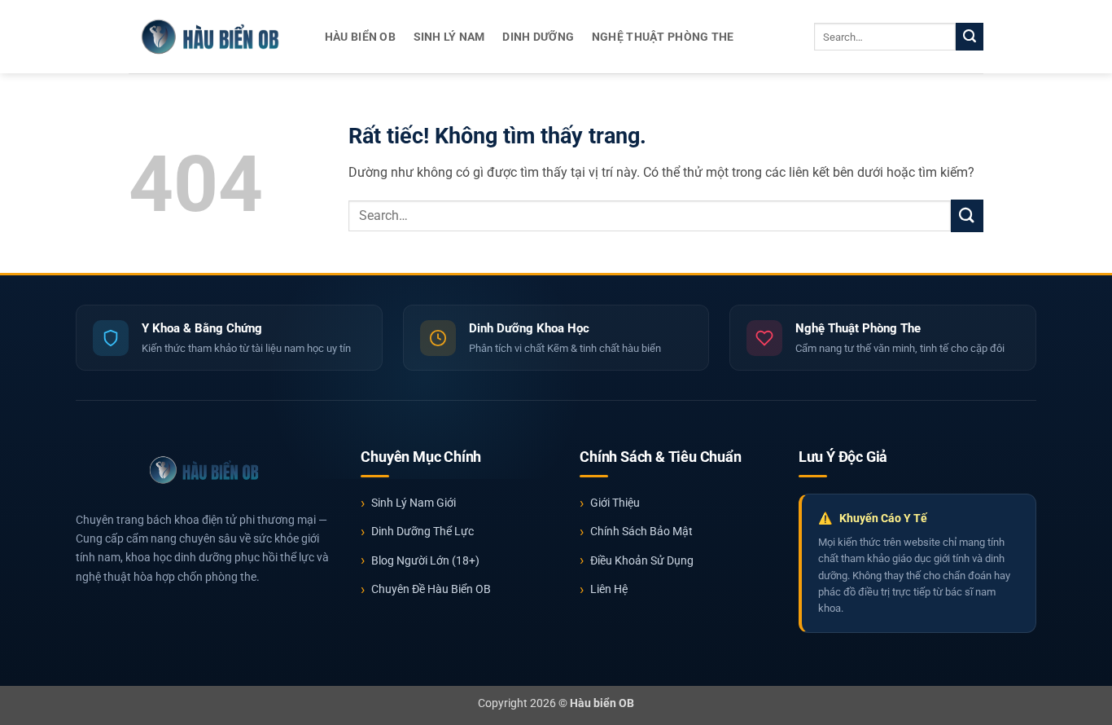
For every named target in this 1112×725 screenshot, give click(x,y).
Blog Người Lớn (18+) (425, 560)
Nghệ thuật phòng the (663, 37)
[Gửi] (969, 37)
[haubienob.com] (210, 36)
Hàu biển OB (360, 37)
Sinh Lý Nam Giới (413, 502)
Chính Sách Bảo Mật (641, 531)
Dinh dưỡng (538, 37)
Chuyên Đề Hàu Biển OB (431, 588)
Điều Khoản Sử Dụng (642, 560)
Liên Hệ (609, 588)
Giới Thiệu (615, 502)
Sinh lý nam (449, 37)
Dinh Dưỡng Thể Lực (422, 531)
